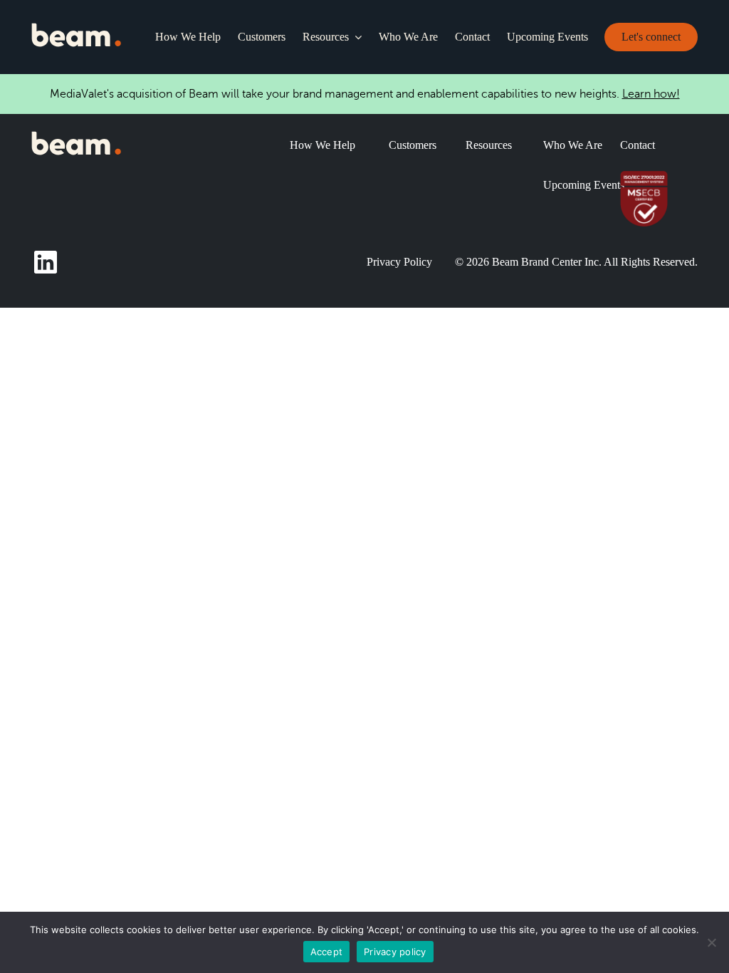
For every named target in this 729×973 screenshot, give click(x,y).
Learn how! (651, 94)
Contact (472, 37)
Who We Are (408, 37)
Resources (326, 37)
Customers (261, 37)
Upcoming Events (547, 37)
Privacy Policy (399, 262)
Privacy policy (395, 951)
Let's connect (651, 37)
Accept (326, 951)
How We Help (188, 37)
